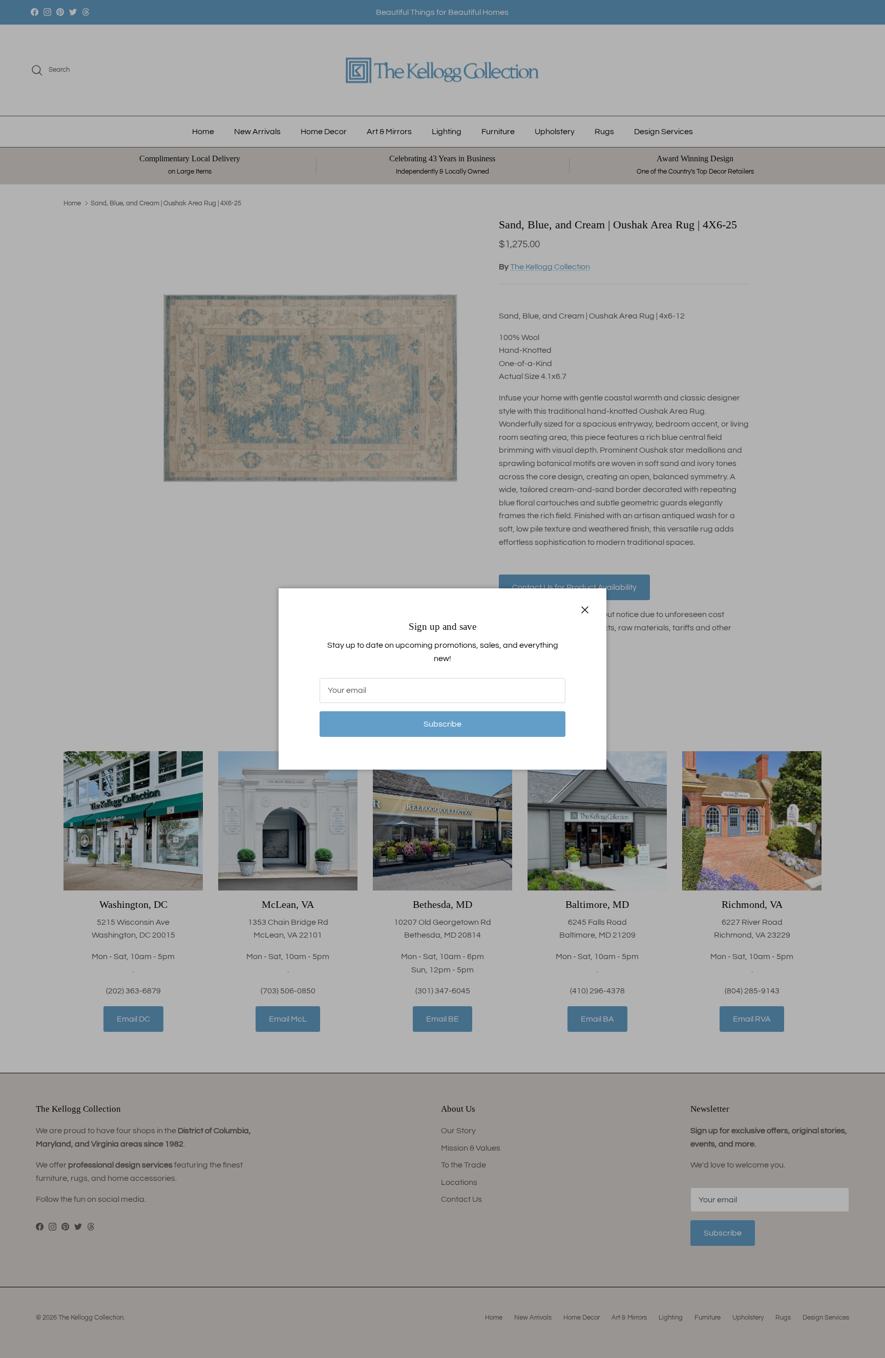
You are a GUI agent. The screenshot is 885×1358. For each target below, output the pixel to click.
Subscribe (442, 724)
